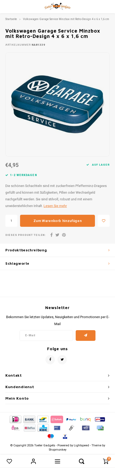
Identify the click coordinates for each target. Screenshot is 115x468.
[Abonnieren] (86, 335)
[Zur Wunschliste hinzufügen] (104, 221)
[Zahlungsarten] (15, 419)
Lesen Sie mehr (55, 206)
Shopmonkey (57, 449)
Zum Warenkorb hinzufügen (57, 220)
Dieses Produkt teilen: (25, 235)
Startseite (11, 19)
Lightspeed (81, 445)
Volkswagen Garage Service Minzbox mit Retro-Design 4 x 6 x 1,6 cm (66, 19)
